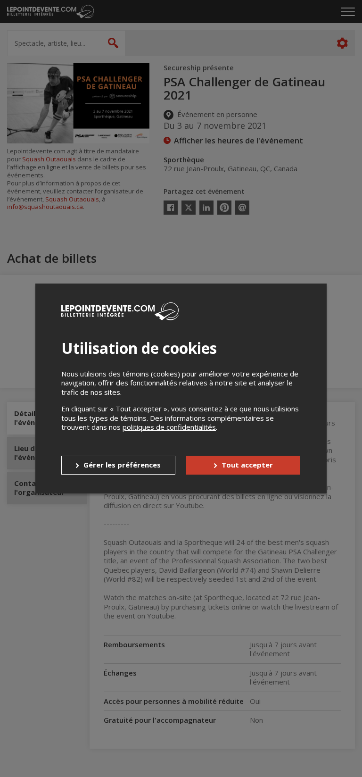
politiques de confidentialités (169, 427)
